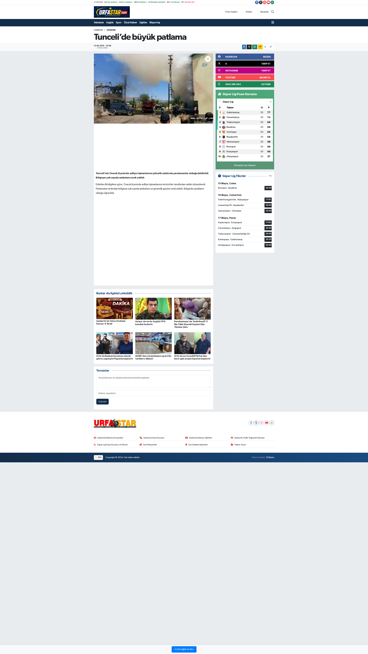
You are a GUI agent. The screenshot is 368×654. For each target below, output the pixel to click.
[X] (256, 422)
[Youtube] (266, 422)
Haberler (98, 30)
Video (249, 12)
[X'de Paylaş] (249, 47)
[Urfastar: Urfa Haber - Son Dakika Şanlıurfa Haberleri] (112, 11)
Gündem (99, 22)
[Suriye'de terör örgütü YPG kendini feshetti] (153, 308)
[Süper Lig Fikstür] (270, 176)
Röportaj (155, 22)
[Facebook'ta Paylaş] (244, 47)
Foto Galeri (231, 12)
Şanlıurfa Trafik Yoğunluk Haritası (249, 438)
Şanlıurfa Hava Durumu (153, 438)
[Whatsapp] (271, 422)
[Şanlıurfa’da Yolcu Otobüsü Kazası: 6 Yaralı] (114, 308)
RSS (100, 457)
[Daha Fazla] (260, 47)
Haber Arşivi (240, 445)
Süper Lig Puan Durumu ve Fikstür (112, 445)
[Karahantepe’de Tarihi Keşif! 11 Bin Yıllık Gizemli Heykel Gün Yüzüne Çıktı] (192, 308)
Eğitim (143, 22)
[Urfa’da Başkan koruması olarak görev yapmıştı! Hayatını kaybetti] (114, 343)
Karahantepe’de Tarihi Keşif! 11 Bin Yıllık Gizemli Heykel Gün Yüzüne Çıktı (191, 324)
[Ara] (272, 12)
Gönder (102, 401)
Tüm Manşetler (150, 445)
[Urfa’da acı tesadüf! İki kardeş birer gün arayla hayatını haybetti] (192, 343)
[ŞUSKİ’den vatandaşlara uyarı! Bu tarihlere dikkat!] (153, 343)
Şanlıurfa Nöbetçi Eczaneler (110, 438)
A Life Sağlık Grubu (184, 649)
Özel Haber (130, 22)
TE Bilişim (270, 457)
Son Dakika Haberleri (198, 445)
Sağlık (109, 22)
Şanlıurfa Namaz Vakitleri (200, 438)
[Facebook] (251, 422)
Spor (118, 22)
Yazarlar (264, 12)
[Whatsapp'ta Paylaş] (254, 47)
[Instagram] (261, 422)
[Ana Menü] (272, 22)
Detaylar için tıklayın (245, 165)
